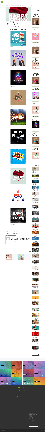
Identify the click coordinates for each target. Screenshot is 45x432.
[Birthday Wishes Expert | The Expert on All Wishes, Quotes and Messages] (2, 2)
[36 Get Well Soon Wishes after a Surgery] (35, 232)
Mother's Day (31, 412)
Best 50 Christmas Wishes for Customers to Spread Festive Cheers (35, 343)
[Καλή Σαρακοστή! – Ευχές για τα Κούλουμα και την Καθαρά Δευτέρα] (35, 175)
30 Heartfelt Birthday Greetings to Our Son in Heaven (16, 383)
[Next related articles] (30, 252)
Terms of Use (18, 399)
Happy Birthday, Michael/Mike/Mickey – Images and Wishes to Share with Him (35, 134)
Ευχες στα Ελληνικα (31, 420)
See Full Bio (19, 242)
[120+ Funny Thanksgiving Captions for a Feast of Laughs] (35, 303)
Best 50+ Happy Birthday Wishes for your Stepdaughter (35, 295)
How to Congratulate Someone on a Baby (35, 258)
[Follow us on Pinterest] (41, 430)
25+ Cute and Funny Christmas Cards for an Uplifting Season (35, 300)
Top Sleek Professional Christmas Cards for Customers (35, 312)
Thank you (30, 416)
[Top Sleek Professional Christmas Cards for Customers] (35, 309)
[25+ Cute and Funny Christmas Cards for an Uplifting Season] (35, 297)
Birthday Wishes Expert (4, 430)
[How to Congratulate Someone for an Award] (35, 244)
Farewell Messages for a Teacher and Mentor (28, 367)
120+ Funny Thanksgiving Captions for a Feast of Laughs (35, 306)
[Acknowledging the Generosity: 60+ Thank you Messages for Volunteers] (35, 285)
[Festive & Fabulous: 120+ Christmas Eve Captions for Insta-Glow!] (35, 334)
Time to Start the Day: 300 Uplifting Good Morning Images (28, 383)
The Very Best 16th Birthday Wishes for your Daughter (5, 383)
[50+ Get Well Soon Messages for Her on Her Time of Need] (35, 238)
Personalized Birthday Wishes (14, 5)
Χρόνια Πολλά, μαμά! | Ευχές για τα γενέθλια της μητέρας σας (35, 190)
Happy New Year (31, 409)
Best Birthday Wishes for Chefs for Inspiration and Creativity (39, 375)
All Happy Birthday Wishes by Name (11, 235)
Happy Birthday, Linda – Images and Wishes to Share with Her (35, 75)
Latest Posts (8, 5)
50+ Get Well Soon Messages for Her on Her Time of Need (35, 242)
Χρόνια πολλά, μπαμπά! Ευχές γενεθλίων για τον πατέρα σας (35, 184)
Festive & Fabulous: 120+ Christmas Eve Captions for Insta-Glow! (35, 337)
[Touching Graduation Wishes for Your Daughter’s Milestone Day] (35, 226)
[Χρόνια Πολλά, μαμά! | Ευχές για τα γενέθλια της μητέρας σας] (35, 187)
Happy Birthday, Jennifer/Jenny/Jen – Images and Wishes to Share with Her (35, 119)
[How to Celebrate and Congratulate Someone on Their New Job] (35, 250)
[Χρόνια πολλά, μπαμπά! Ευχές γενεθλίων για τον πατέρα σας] (35, 181)
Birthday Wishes (13, 373)
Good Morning (24, 381)
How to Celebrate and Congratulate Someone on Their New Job (35, 253)
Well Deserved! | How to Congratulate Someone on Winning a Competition (35, 172)
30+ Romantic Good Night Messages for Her (35, 223)
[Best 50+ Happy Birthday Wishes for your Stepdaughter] (35, 292)
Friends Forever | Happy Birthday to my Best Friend (13, 233)
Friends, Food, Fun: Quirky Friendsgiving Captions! (35, 325)
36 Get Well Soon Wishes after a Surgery (35, 236)
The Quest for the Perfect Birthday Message (16, 375)
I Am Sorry (30, 410)
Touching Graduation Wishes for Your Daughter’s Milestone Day (35, 229)
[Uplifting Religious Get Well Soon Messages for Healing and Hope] (35, 315)
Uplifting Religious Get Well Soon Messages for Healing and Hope (35, 318)
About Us (18, 396)
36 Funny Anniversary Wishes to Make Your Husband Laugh (35, 264)
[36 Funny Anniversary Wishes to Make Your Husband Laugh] (35, 261)
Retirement (30, 415)
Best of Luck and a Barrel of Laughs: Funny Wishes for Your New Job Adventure (35, 216)
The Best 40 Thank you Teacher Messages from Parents (35, 282)
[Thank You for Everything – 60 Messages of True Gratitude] (35, 199)
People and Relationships (37, 381)
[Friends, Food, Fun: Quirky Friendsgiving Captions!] (35, 322)
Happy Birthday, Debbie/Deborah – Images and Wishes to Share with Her (35, 45)
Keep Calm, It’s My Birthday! (27, 375)
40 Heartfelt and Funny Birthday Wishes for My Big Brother (16, 367)
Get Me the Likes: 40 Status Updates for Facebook (38, 383)
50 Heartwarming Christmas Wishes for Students (35, 350)
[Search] (38, 10)
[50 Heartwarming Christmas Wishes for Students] (35, 347)
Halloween (30, 408)
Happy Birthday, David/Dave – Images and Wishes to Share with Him (35, 16)
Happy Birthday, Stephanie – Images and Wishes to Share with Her (35, 30)
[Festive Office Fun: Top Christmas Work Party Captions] (35, 273)
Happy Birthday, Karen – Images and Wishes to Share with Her (35, 60)
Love (1, 375)
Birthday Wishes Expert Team (9, 26)
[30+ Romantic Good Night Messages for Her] (35, 220)
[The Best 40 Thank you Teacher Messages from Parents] (35, 279)
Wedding (30, 419)
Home (6, 5)
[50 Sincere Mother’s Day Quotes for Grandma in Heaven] (35, 267)
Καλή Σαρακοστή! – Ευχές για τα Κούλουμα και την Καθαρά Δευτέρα (35, 178)
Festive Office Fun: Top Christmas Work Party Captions (35, 276)
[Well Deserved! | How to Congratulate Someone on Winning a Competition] (35, 169)
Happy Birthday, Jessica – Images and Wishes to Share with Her (35, 150)
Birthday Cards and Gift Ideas (22, 390)
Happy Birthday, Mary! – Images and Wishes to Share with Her (35, 90)
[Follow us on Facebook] (37, 7)
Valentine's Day (31, 418)
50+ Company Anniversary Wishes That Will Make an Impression (35, 209)
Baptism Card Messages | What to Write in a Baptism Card (39, 367)
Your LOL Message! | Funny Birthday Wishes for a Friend (14, 231)
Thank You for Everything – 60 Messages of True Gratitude (35, 202)
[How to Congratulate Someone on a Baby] (35, 256)
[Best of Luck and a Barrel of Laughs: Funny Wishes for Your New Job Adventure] (35, 213)
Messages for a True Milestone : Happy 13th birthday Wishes (5, 367)
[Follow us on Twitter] (44, 430)
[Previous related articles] (28, 252)
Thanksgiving (31, 417)
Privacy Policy (18, 400)
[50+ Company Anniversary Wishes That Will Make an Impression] (35, 206)
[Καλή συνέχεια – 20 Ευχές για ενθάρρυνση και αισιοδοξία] (35, 193)
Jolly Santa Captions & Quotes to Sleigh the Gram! (35, 331)
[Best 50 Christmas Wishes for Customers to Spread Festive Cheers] (35, 340)
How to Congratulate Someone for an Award (35, 247)
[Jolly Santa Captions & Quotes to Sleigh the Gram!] (35, 328)
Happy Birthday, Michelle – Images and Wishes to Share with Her (35, 104)
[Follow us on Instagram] (38, 7)
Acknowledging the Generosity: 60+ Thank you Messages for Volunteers (35, 288)
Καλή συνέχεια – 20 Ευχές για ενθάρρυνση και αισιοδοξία (35, 196)
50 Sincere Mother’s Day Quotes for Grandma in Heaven (35, 270)
